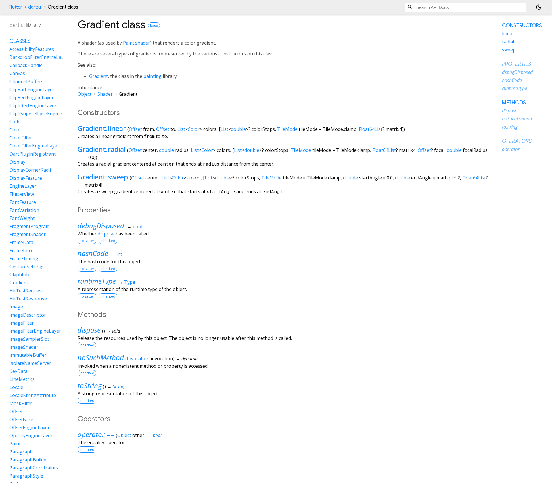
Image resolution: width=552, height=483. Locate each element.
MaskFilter (20, 403)
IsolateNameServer (30, 363)
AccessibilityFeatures (31, 49)
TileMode (287, 129)
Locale (16, 387)
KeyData (18, 371)
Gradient (98, 76)
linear (508, 33)
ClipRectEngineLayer (31, 97)
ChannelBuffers (26, 81)
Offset (135, 129)
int (119, 254)
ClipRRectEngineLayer (33, 105)
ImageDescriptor (27, 315)
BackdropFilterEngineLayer (38, 57)
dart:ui (35, 7)
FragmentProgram (29, 226)
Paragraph (21, 451)
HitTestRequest (26, 291)
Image (16, 307)
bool (137, 226)
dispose (106, 234)
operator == (96, 434)
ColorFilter (20, 138)
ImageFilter (21, 323)
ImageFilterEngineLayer (35, 331)
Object (84, 94)
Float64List (370, 129)
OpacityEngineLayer (31, 435)
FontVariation (24, 210)
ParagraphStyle (26, 476)
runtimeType (97, 281)
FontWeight (22, 218)
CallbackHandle (26, 65)
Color (194, 129)
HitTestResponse (28, 299)
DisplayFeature (25, 178)
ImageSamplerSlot (29, 339)
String (118, 386)
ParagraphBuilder (28, 460)
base (154, 25)
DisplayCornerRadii (30, 170)
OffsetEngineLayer (29, 427)
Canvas (17, 73)
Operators (517, 141)
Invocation (138, 358)
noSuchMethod (101, 357)
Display (17, 162)
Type (129, 282)
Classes (19, 41)
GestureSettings (27, 266)
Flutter (15, 7)
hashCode (93, 253)
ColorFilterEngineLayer (34, 146)
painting (152, 76)
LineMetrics (22, 379)
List (181, 129)
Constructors (522, 25)
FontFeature (22, 202)
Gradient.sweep (103, 176)
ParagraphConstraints (33, 468)
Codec (15, 121)
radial (508, 42)
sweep (509, 50)
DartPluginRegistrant (32, 154)
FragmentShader (27, 234)
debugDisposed (101, 225)
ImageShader (23, 347)
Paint (15, 443)
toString (89, 385)
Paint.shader (136, 43)
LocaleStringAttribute (32, 395)
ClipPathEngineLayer (32, 89)
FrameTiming (23, 258)
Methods (514, 102)
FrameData (21, 242)
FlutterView (21, 194)
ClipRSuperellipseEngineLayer (41, 113)
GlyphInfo (20, 274)
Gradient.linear (102, 128)
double (238, 129)
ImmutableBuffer (28, 355)
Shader (105, 94)
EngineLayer (23, 186)
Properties (516, 64)
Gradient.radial (102, 149)
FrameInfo (20, 250)
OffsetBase (21, 419)
